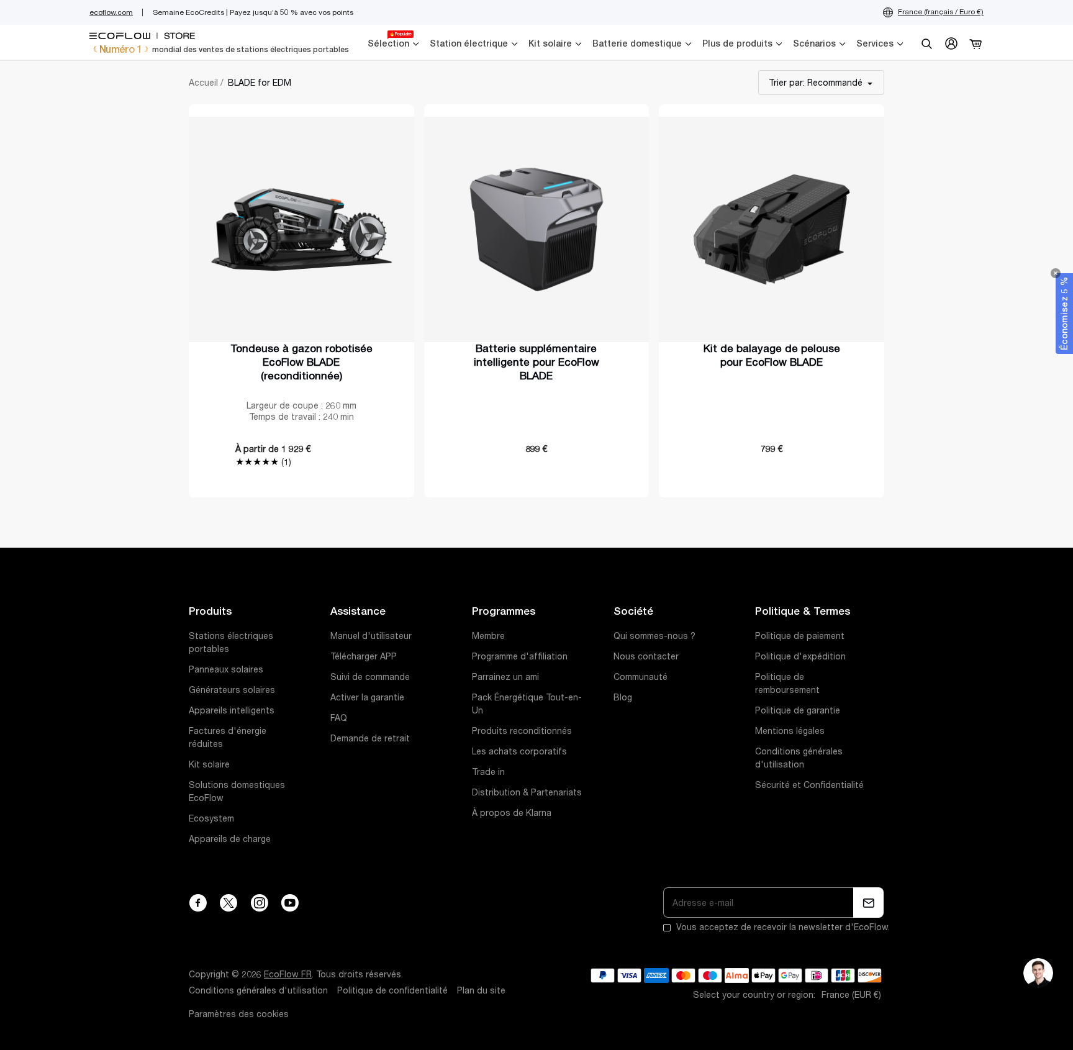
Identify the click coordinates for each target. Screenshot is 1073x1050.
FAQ (338, 718)
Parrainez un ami (505, 677)
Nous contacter (646, 656)
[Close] (1056, 273)
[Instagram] (259, 903)
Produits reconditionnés (522, 731)
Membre (488, 636)
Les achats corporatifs (519, 751)
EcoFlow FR (288, 974)
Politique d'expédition (800, 656)
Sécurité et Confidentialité (809, 785)
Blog (622, 697)
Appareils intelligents (231, 710)
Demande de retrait (370, 738)
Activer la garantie (367, 697)
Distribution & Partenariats (527, 792)
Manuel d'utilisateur (371, 636)
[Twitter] (228, 903)
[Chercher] (926, 43)
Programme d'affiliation (520, 656)
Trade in (488, 772)
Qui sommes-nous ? (654, 636)
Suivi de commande (370, 677)
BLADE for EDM (259, 83)
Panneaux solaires (226, 669)
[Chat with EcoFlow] (1038, 973)
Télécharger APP (363, 656)
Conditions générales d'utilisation (258, 990)
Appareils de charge (230, 839)
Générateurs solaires (232, 690)
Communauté (640, 677)
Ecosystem (211, 818)
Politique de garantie (797, 710)
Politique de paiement (799, 636)
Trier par (815, 83)
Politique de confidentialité (392, 990)
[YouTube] (290, 903)
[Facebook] (198, 903)
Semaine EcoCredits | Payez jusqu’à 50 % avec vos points (253, 12)
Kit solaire (209, 764)
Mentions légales (790, 731)
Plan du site (481, 990)
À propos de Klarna (511, 813)
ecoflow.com (111, 12)
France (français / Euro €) (941, 11)
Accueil (203, 83)
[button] (1064, 313)
